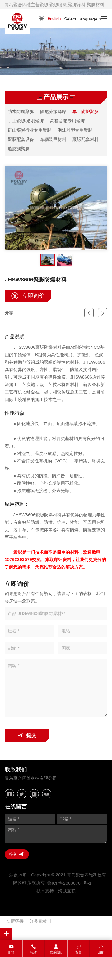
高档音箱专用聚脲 (67, 120)
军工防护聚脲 (85, 111)
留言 (78, 952)
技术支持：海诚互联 (56, 890)
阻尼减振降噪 (53, 111)
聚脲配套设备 (21, 139)
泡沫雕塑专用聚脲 (75, 130)
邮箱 (11, 952)
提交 (31, 735)
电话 (33, 952)
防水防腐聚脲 (21, 111)
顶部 (101, 952)
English (54, 18)
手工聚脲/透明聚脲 (26, 120)
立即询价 (33, 296)
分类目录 (38, 921)
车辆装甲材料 (53, 139)
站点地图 (18, 875)
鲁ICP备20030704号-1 (69, 883)
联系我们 (56, 952)
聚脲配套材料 (85, 139)
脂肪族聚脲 (19, 148)
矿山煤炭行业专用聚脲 (29, 130)
